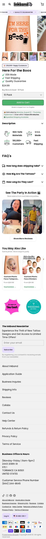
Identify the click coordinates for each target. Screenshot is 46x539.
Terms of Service (11, 444)
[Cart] (41, 4)
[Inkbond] (23, 4)
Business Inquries (11, 381)
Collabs (6, 405)
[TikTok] (3, 495)
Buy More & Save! (13, 90)
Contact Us (8, 412)
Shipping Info (9, 389)
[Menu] (4, 4)
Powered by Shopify (10, 535)
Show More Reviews (23, 238)
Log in (6, 516)
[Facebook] (10, 495)
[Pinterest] (14, 495)
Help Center (8, 420)
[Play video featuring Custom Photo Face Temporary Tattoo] (11, 217)
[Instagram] (7, 495)
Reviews (6, 397)
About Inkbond (10, 366)
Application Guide (12, 374)
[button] (23, 103)
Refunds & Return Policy (15, 428)
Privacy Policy (9, 436)
